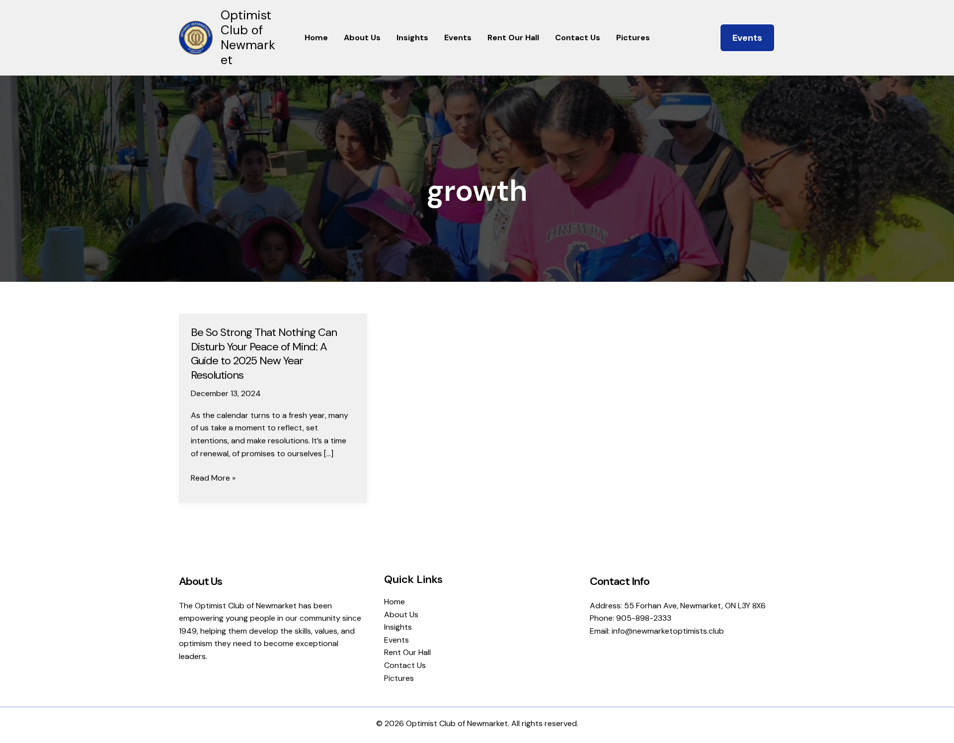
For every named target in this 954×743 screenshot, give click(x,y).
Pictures (633, 37)
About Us (362, 37)
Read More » (213, 478)
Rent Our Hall (513, 37)
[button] (747, 37)
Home (316, 37)
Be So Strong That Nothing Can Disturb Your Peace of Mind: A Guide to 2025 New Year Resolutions (264, 353)
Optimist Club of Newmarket (248, 37)
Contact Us (577, 37)
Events (458, 37)
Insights (412, 37)
